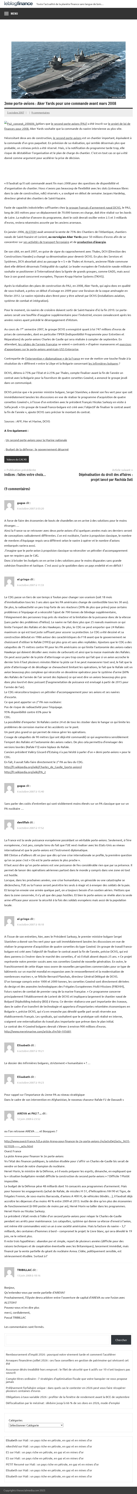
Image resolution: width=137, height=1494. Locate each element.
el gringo (23, 579)
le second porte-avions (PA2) (69, 123)
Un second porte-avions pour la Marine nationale (36, 440)
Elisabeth (23, 1045)
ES (7, 1452)
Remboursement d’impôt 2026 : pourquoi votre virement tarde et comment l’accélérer (61, 1354)
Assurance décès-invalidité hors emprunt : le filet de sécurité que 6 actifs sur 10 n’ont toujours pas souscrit (68, 1370)
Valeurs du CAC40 (17, 459)
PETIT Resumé (15, 1464)
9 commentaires (40, 112)
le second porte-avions (67, 138)
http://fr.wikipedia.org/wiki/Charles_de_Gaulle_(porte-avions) (43, 767)
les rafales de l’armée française (37, 344)
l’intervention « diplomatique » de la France (52, 358)
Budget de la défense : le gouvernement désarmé (37, 449)
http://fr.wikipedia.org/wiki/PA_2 (25, 772)
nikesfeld (11, 1446)
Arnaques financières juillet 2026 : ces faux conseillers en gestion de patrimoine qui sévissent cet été (67, 1361)
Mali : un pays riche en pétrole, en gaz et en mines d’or (57, 1440)
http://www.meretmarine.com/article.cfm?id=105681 (37, 1031)
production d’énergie (91, 242)
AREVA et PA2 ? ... (29, 1113)
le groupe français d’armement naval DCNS (93, 207)
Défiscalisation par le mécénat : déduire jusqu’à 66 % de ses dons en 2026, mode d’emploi (63, 1403)
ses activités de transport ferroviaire (46, 242)
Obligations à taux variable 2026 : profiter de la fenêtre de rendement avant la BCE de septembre (68, 1397)
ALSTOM (31, 231)
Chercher (121, 1340)
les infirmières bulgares (103, 363)
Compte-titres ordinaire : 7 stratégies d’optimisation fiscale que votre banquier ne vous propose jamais (66, 1380)
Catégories (15, 1420)
